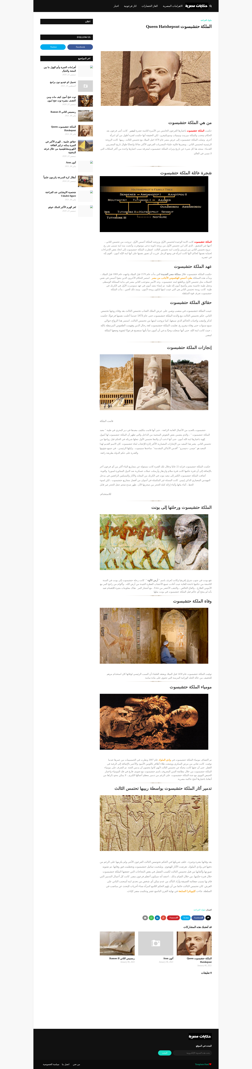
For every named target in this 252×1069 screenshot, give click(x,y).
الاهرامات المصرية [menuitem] (173, 6)
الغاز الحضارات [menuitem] (150, 6)
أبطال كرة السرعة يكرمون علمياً (60, 177)
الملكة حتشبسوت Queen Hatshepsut (63, 129)
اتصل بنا (65, 1064)
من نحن (76, 1064)
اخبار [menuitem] (116, 6)
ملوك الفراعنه (199, 910)
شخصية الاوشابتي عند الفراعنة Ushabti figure (60, 194)
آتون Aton (168, 958)
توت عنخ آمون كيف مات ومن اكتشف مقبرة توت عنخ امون (61, 99)
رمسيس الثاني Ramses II (122, 958)
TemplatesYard (202, 1064)
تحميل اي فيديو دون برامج (63, 82)
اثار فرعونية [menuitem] (130, 6)
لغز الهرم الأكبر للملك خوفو (62, 207)
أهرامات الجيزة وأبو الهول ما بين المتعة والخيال (60, 69)
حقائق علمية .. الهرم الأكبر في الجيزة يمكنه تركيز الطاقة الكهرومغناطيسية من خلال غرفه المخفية (60, 147)
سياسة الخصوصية (51, 1064)
